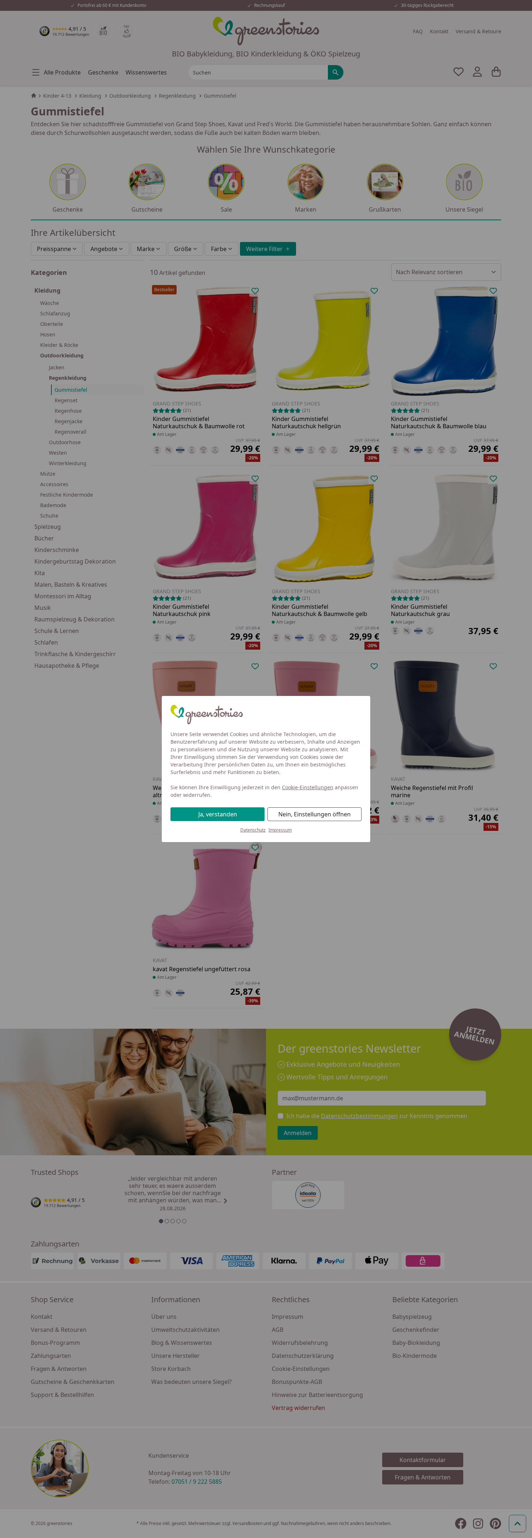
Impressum (280, 830)
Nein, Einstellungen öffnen (314, 814)
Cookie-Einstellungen (307, 787)
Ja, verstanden (217, 814)
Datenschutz (253, 830)
